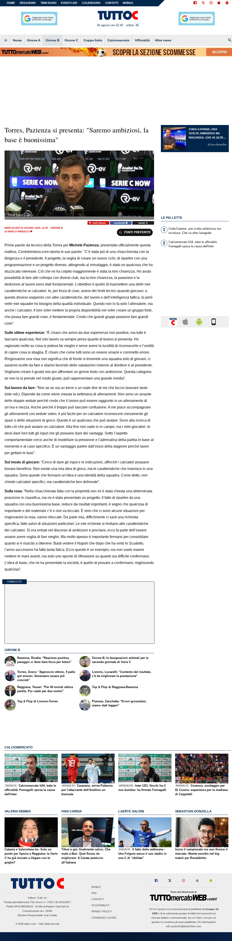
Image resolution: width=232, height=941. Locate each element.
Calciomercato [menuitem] (118, 40)
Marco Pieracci (18, 231)
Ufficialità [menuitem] (142, 40)
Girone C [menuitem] (71, 40)
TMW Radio (48, 3)
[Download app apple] (219, 3)
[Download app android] (227, 3)
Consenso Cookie (104, 917)
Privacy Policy (102, 911)
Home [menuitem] (17, 40)
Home (11, 3)
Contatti (98, 899)
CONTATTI (111, 3)
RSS (94, 893)
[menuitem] (5, 40)
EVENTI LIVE (69, 3)
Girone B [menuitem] (52, 40)
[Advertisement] (195, 506)
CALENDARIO (91, 3)
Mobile (96, 887)
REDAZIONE (28, 3)
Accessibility (101, 905)
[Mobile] (213, 321)
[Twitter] (203, 3)
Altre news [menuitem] (163, 40)
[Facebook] (195, 3)
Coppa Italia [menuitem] (93, 40)
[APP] (174, 321)
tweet (142, 223)
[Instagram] (211, 3)
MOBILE (128, 3)
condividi (120, 223)
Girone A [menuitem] (33, 40)
